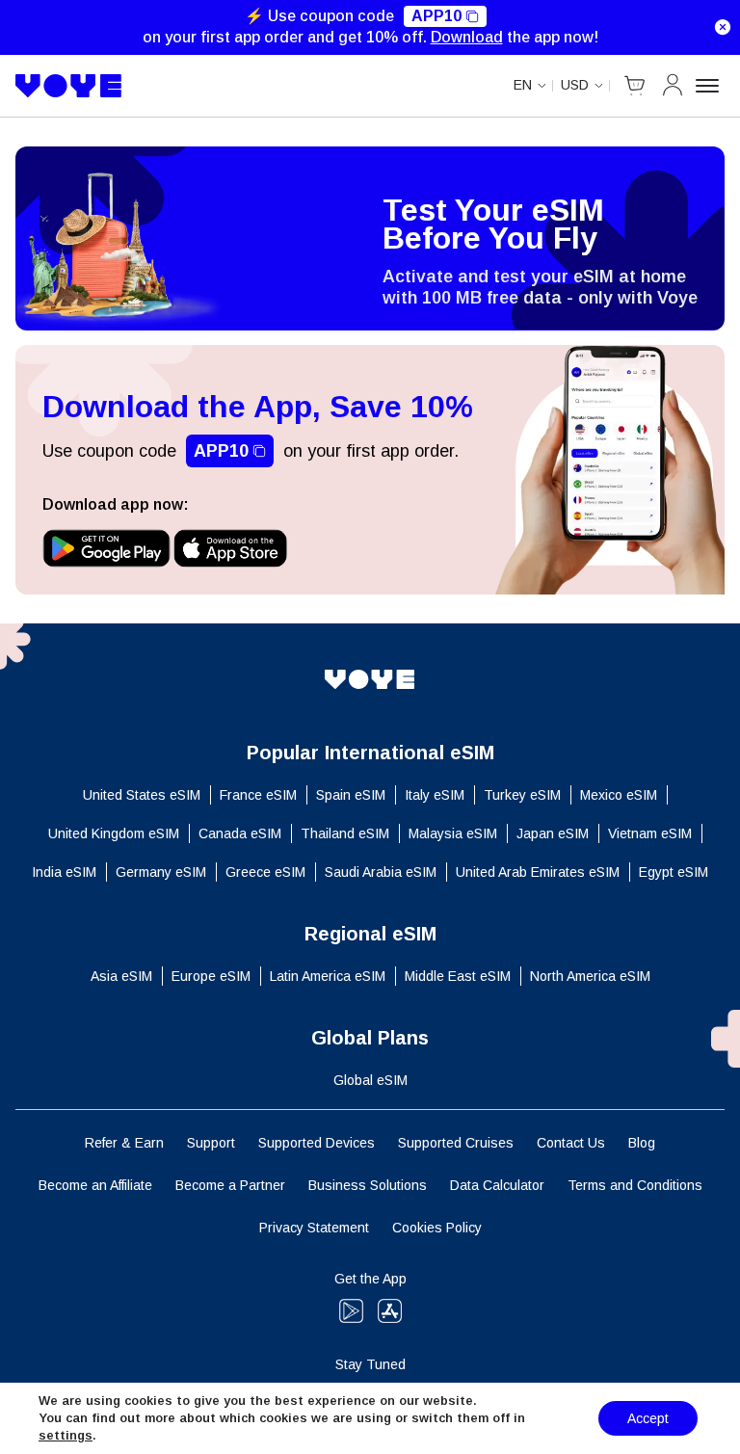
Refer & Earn (124, 1142)
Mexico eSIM (618, 795)
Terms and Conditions (635, 1185)
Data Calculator (497, 1185)
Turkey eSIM (522, 795)
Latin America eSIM (327, 976)
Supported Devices (316, 1142)
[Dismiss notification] (722, 27)
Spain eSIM (350, 795)
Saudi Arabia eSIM (380, 872)
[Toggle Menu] (710, 86)
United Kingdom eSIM (113, 833)
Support (211, 1142)
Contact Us (571, 1142)
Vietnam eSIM (650, 833)
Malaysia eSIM (453, 833)
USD (575, 85)
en (523, 85)
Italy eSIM (434, 795)
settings (65, 1435)
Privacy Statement (314, 1227)
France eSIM (258, 795)
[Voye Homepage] (68, 85)
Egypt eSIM (673, 872)
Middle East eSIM (458, 976)
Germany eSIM (161, 872)
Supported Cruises (456, 1142)
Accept (648, 1418)
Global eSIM (370, 1080)
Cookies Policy (437, 1227)
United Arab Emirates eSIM (538, 872)
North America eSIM (590, 976)
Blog (641, 1142)
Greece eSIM (265, 872)
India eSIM (64, 872)
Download (467, 37)
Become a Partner (230, 1185)
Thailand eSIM (345, 833)
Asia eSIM (121, 976)
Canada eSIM (239, 833)
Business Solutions (367, 1185)
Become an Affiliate (95, 1185)
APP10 (436, 16)
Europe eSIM (211, 976)
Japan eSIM (552, 833)
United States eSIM (141, 795)
